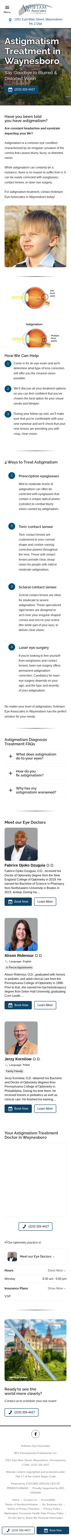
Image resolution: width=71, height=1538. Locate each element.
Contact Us (30, 1499)
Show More (55, 1270)
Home (16, 1499)
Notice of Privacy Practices (23, 1508)
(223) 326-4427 (40, 1464)
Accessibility (48, 1499)
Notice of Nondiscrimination (21, 1504)
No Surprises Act (52, 1504)
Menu (7, 12)
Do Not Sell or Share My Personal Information (35, 1517)
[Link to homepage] (36, 9)
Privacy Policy (52, 1508)
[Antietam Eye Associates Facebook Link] (35, 1434)
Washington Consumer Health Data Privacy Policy (34, 1513)
